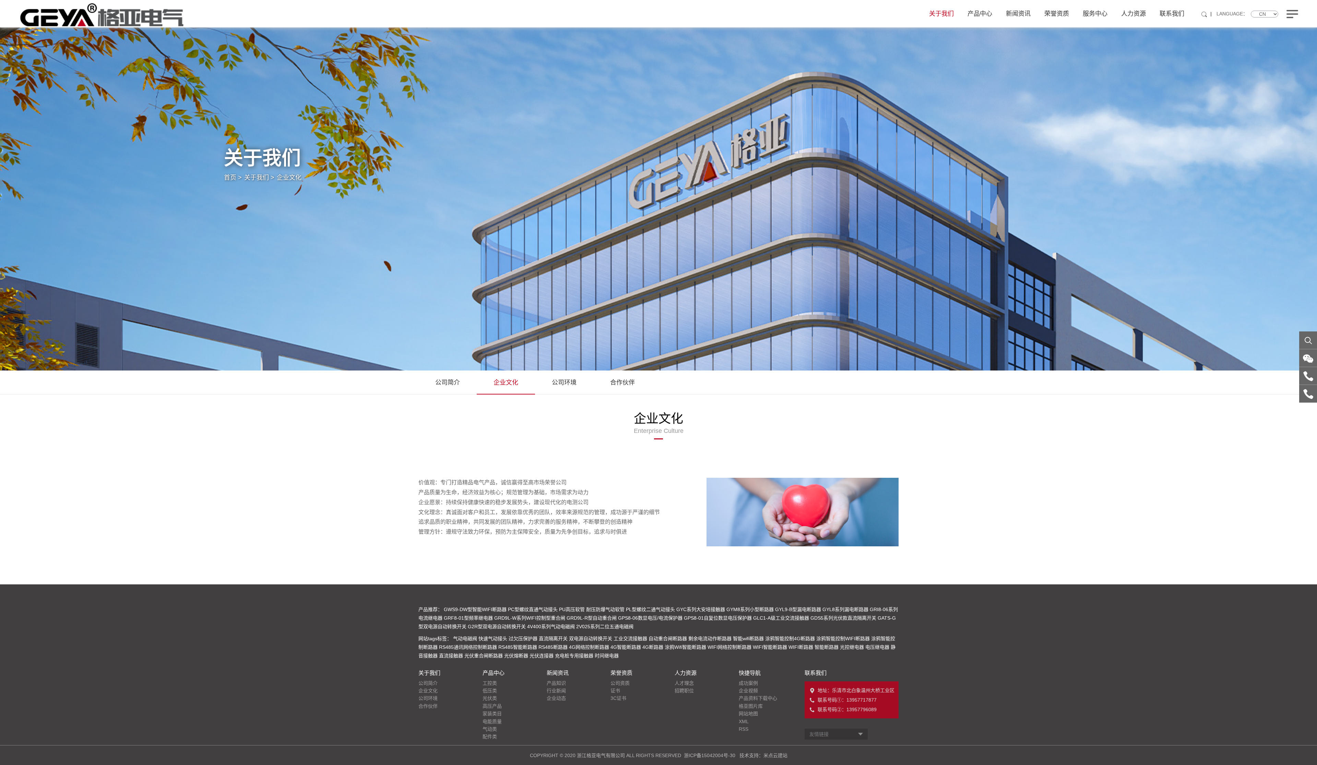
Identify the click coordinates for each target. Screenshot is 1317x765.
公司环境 (564, 382)
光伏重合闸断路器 (483, 655)
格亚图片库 (751, 706)
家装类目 (492, 713)
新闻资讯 (1018, 13)
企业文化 (289, 177)
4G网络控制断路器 (589, 647)
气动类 (490, 729)
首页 (233, 177)
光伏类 (490, 698)
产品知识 (556, 683)
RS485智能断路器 (517, 647)
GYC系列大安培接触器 (700, 609)
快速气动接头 (492, 638)
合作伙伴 (622, 382)
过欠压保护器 (523, 638)
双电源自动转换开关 (590, 638)
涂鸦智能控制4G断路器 (790, 638)
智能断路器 (827, 647)
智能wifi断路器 (748, 638)
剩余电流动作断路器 (710, 638)
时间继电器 (607, 655)
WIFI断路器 (800, 647)
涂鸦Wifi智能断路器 (685, 647)
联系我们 (1172, 13)
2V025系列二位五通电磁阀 (604, 626)
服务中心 (1095, 13)
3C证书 (618, 698)
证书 (615, 690)
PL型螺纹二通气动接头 (650, 609)
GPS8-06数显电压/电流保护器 (650, 618)
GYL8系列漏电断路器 (845, 609)
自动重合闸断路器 (668, 638)
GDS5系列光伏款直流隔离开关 (843, 618)
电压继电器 (877, 647)
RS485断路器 (553, 647)
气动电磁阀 (465, 638)
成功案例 (748, 683)
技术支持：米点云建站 (763, 755)
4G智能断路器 (625, 647)
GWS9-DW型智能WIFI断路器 (475, 609)
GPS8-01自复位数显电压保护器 (718, 618)
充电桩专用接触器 (574, 655)
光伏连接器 (542, 655)
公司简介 (447, 382)
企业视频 (748, 690)
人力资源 (1133, 13)
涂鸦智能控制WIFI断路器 (843, 638)
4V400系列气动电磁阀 (551, 626)
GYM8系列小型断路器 (750, 609)
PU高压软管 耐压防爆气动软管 (592, 609)
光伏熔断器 (516, 655)
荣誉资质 (1056, 13)
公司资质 (620, 683)
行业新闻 (556, 690)
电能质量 (492, 721)
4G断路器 (652, 647)
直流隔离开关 (553, 638)
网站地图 (748, 713)
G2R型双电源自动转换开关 (497, 626)
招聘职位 (684, 690)
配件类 (490, 736)
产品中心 (980, 13)
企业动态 (556, 698)
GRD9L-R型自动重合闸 (592, 618)
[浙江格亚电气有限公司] (102, 14)
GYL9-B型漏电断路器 (798, 609)
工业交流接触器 (630, 638)
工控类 (490, 683)
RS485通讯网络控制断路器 (468, 647)
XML (744, 721)
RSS (743, 729)
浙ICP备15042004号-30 (709, 755)
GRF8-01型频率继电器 (468, 618)
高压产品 (492, 706)
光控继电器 (852, 647)
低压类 (490, 690)
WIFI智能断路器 (770, 647)
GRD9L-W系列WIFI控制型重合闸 (529, 618)
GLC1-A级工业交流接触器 (781, 618)
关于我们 (941, 13)
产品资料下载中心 (758, 698)
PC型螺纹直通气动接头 (533, 609)
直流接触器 (451, 655)
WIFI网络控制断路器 (729, 647)
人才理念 (684, 683)
